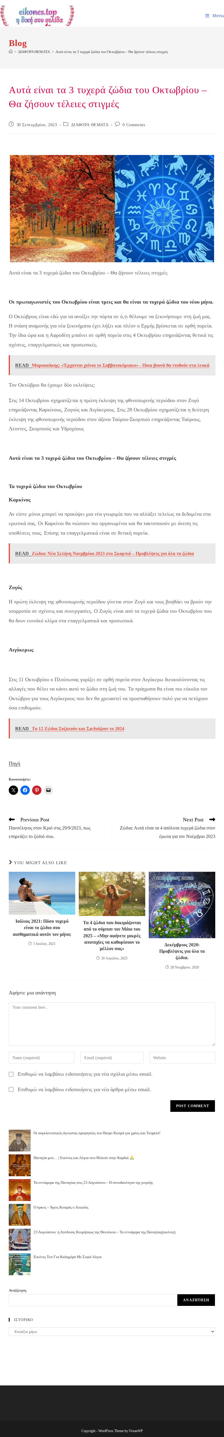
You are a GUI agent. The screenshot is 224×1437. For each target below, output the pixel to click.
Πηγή (14, 763)
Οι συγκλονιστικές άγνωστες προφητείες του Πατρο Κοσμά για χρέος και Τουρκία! (97, 1133)
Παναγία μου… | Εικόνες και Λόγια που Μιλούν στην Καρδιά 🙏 (84, 1158)
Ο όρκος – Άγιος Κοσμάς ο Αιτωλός (61, 1207)
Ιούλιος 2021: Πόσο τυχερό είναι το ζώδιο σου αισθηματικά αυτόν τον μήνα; (42, 928)
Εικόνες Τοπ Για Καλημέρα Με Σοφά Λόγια (68, 1257)
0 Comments (134, 125)
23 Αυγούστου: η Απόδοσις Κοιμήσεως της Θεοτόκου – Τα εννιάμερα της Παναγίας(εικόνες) (104, 1232)
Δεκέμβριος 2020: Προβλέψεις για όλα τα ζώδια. (182, 951)
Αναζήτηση (17, 1290)
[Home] (11, 52)
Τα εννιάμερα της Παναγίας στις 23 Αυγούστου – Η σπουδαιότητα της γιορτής (93, 1182)
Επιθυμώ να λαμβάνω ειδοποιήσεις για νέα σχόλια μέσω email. (85, 1074)
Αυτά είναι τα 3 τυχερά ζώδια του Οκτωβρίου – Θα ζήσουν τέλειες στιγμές (111, 52)
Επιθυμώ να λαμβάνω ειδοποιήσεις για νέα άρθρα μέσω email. (84, 1089)
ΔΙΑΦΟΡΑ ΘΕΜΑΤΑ (89, 125)
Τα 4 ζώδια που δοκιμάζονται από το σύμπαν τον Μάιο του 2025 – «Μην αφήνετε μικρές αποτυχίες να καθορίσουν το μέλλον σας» (112, 935)
